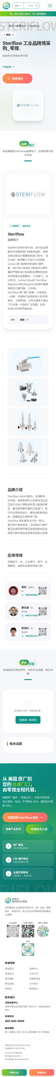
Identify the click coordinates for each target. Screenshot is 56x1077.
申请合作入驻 (39, 829)
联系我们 (33, 988)
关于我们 (33, 983)
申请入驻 (14, 1072)
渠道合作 (9, 973)
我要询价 (41, 1072)
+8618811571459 (30, 635)
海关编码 (9, 978)
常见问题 (9, 983)
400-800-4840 (14, 1021)
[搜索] (36, 5)
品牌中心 (21, 26)
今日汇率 (33, 973)
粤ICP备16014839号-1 (13, 1056)
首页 (11, 26)
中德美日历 (34, 978)
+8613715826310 (30, 615)
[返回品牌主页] (28, 105)
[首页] (6, 5)
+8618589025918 (30, 594)
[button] (43, 591)
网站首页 (9, 968)
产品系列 (8, 66)
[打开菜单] (50, 5)
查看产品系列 (13, 829)
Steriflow (34, 26)
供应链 (8, 988)
